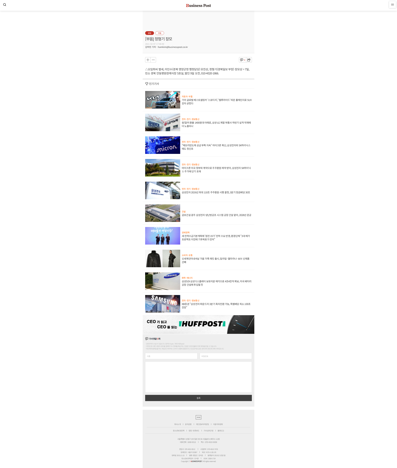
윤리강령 (188, 424)
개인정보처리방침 (202, 424)
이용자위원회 (218, 424)
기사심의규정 (208, 430)
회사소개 (177, 424)
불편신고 (221, 430)
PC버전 (198, 417)
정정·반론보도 (194, 430)
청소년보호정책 (178, 430)
